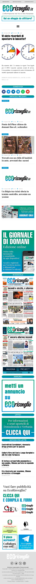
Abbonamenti (5, 1)
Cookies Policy (20, 581)
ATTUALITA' (5, 100)
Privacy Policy (11, 581)
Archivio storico (17, 1)
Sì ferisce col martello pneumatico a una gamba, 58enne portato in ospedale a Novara (18, 463)
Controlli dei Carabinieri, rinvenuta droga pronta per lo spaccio (16, 446)
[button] (18, 26)
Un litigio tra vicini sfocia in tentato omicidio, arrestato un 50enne (16, 194)
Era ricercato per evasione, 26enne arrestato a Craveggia (16, 472)
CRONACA (5, 134)
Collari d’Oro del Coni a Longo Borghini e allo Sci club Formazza (18, 454)
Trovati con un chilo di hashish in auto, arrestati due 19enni (17, 159)
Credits (26, 581)
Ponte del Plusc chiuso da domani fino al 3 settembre (14, 125)
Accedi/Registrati (29, 1)
